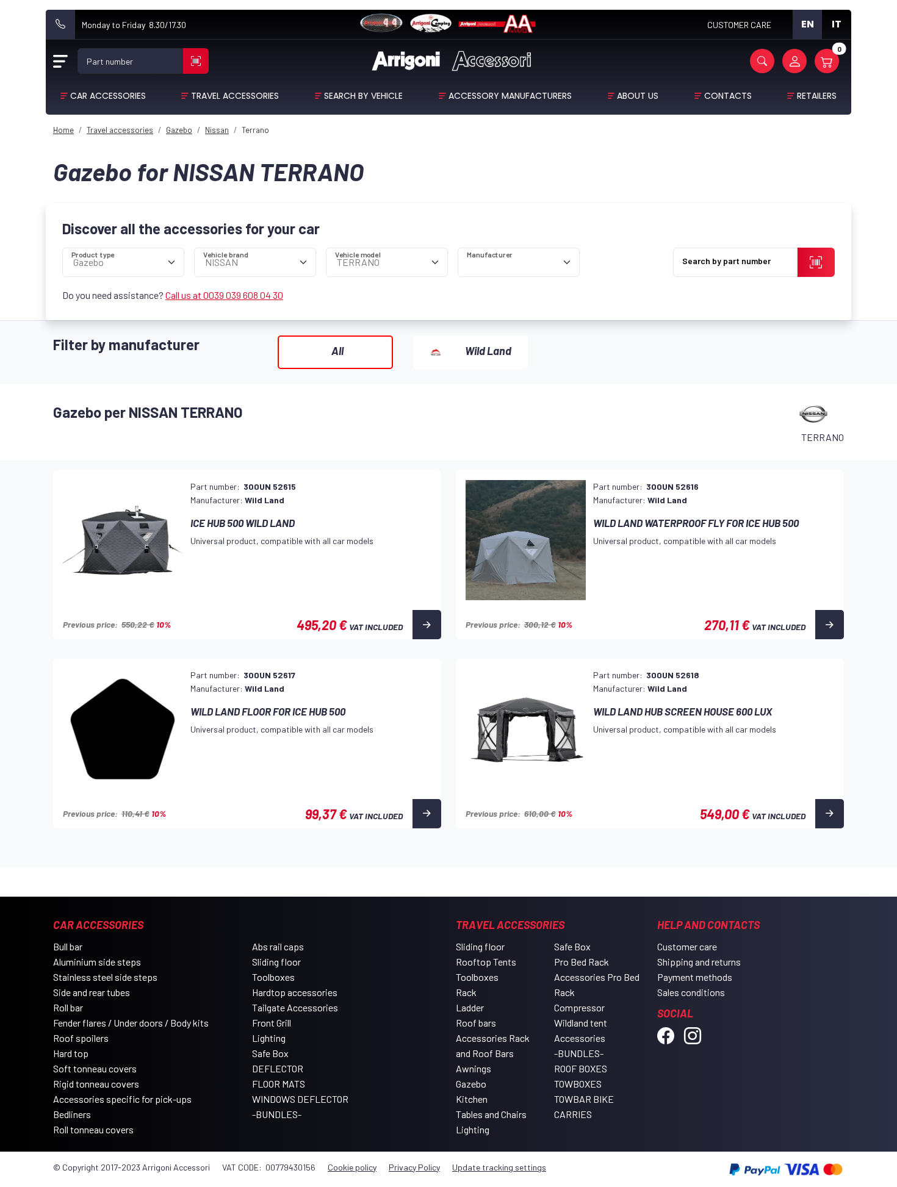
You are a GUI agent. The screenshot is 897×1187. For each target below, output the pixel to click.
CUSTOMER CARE (739, 25)
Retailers (817, 96)
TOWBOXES (578, 1083)
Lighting (269, 1038)
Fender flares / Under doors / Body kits (131, 1022)
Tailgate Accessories (295, 1007)
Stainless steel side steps (105, 977)
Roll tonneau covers (93, 1129)
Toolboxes (273, 977)
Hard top (70, 1053)
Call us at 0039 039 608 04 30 (224, 295)
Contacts (728, 96)
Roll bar (68, 1007)
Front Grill (271, 1022)
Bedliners (72, 1114)
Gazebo (471, 1083)
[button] (762, 61)
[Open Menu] (60, 61)
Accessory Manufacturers (510, 96)
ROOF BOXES (580, 1068)
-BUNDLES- (276, 1114)
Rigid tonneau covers (96, 1083)
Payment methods (694, 977)
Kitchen (472, 1099)
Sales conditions (691, 992)
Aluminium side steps (97, 961)
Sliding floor (276, 961)
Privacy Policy (414, 1167)
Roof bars (476, 1022)
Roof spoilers (81, 1038)
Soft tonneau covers (95, 1068)
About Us (637, 96)
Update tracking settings (499, 1167)
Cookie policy (352, 1167)
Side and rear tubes (91, 992)
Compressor (579, 1007)
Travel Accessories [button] (235, 96)
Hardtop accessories (294, 992)
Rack (466, 992)
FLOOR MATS (278, 1083)
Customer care (687, 946)
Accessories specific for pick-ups (122, 1099)
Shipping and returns (699, 961)
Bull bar (67, 946)
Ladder (470, 1007)
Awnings (473, 1068)
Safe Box (270, 1053)
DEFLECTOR (277, 1068)
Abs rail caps (278, 946)
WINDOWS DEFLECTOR (300, 1099)
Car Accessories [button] (108, 96)
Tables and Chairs (491, 1114)
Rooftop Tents (486, 961)
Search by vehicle (363, 96)
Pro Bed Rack (581, 961)
